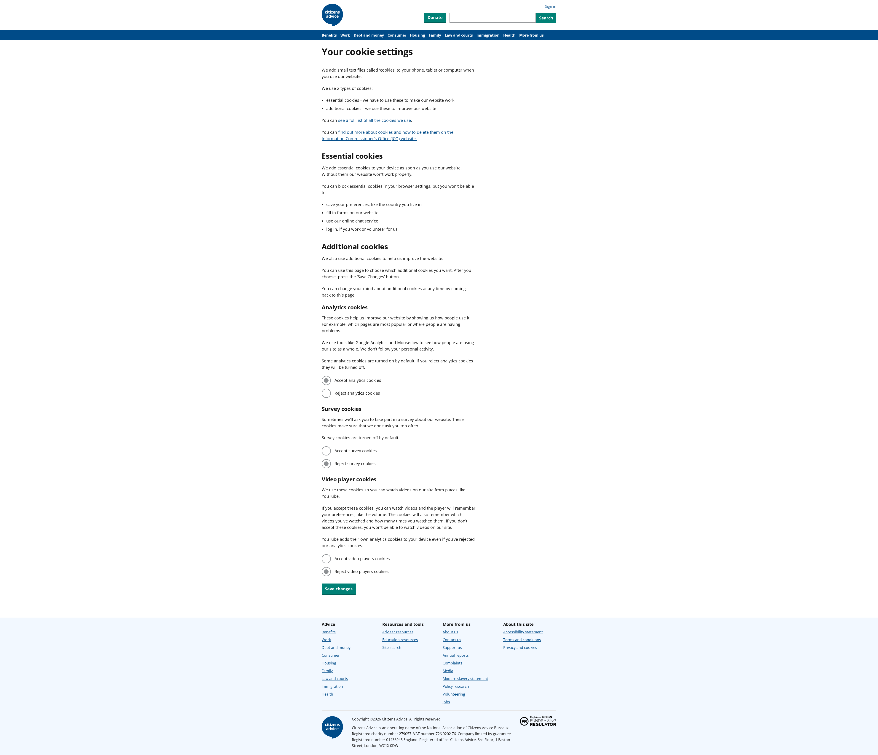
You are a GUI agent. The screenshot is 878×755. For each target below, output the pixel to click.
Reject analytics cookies (357, 393)
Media (448, 670)
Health (509, 35)
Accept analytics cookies (358, 380)
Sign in (550, 6)
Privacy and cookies (520, 647)
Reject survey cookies (355, 463)
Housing (417, 35)
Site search (391, 647)
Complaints (452, 663)
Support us (452, 647)
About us (450, 632)
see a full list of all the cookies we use (374, 120)
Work (345, 35)
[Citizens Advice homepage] (333, 727)
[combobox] (493, 18)
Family (435, 35)
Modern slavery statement (465, 678)
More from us (531, 35)
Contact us (452, 639)
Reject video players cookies (362, 571)
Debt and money (369, 35)
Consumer (397, 35)
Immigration (488, 35)
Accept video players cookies (362, 558)
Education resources (400, 639)
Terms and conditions (522, 639)
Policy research (456, 686)
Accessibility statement (523, 632)
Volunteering (454, 694)
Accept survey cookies (356, 450)
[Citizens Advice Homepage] (333, 15)
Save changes (339, 589)
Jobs (446, 701)
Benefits (329, 35)
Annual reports (456, 655)
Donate (435, 17)
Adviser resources (397, 632)
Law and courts (459, 35)
